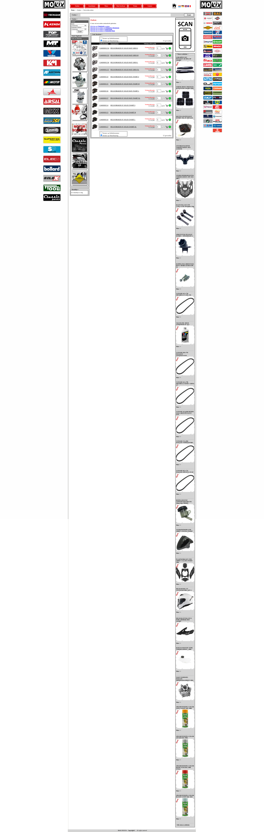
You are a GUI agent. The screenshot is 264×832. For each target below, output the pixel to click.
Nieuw (106, 6)
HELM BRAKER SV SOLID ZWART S (122, 105)
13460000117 (103, 127)
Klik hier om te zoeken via (104, 28)
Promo (135, 6)
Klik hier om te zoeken (100, 26)
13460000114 (103, 105)
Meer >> (178, 82)
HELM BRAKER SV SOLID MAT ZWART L (124, 91)
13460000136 (103, 91)
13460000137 (103, 98)
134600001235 (104, 55)
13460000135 (103, 84)
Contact (150, 6)
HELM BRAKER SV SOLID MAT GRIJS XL (124, 69)
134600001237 (104, 69)
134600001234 (104, 48)
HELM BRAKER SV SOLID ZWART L (122, 119)
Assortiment (91, 6)
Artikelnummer (103, 43)
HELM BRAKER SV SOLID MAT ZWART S (124, 77)
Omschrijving (114, 43)
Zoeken (77, 6)
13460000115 (103, 112)
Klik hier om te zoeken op (101, 29)
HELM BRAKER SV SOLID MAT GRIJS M (124, 55)
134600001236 (104, 62)
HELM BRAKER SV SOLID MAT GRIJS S (124, 48)
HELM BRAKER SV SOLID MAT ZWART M (125, 84)
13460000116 (103, 119)
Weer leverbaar (120, 6)
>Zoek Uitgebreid (76, 36)
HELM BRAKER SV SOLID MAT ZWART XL (125, 98)
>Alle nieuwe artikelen (182, 825)
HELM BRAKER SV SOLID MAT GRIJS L (124, 62)
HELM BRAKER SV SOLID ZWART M (123, 112)
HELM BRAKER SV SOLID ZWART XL (123, 127)
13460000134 (103, 77)
